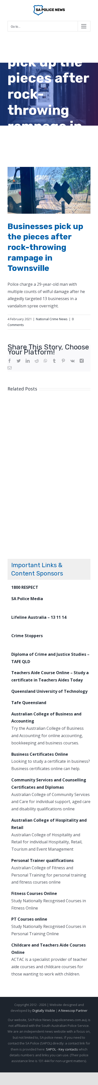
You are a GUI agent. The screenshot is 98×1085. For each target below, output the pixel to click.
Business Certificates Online (39, 754)
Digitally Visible (43, 1010)
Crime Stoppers (27, 635)
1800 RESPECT (24, 587)
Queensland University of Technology (49, 691)
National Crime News (52, 319)
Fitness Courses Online (34, 893)
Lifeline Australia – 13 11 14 (38, 617)
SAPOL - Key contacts (62, 1049)
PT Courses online (29, 919)
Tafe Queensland (28, 702)
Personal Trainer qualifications (42, 860)
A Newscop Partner (72, 1010)
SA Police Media (27, 598)
